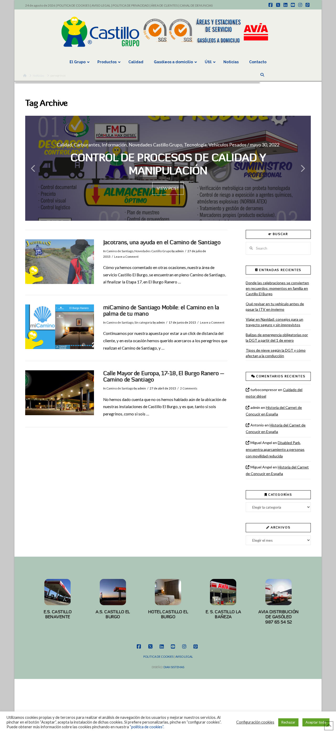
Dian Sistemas (174, 667)
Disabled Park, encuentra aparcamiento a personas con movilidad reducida (275, 449)
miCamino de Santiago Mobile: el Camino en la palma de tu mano (161, 310)
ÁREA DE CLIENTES (164, 5)
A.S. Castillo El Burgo (113, 614)
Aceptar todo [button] (316, 722)
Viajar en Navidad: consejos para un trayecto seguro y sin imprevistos (274, 322)
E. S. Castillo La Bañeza (223, 614)
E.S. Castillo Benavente (58, 614)
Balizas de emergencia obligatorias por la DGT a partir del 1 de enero (277, 337)
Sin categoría (143, 322)
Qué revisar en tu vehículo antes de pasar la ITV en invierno (275, 307)
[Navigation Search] (262, 75)
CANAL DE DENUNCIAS (196, 5)
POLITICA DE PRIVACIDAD (131, 5)
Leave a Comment (126, 256)
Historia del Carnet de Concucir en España (274, 410)
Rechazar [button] (288, 722)
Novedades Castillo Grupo (152, 251)
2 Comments (188, 388)
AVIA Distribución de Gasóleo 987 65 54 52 (278, 617)
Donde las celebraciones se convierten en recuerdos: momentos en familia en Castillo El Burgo (277, 288)
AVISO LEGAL (101, 5)
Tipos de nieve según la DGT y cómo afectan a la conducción (276, 353)
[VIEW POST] (59, 261)
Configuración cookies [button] (255, 722)
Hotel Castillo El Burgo (168, 614)
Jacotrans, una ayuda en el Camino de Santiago (161, 242)
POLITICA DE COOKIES (73, 5)
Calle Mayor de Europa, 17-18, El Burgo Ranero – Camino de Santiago (163, 376)
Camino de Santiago (119, 251)
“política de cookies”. (147, 727)
